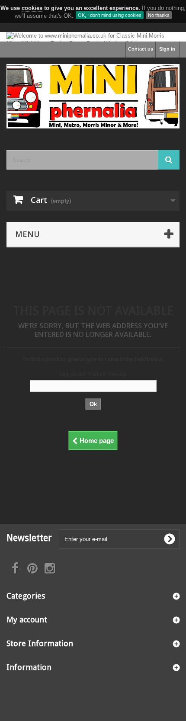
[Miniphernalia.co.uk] (93, 96)
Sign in (167, 48)
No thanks (159, 15)
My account (26, 619)
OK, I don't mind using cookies (109, 15)
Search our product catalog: (93, 374)
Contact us (140, 48)
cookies (32, 8)
